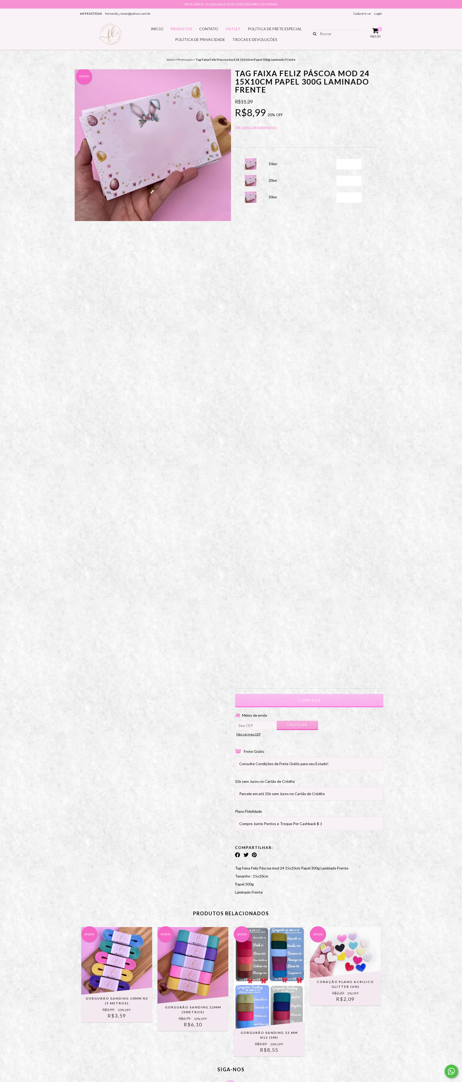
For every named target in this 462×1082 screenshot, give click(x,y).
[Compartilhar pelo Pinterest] (254, 854)
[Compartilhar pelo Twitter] (246, 854)
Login (378, 14)
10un (272, 163)
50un (272, 197)
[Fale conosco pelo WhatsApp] (451, 1071)
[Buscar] (313, 33)
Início (157, 28)
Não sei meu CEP (248, 734)
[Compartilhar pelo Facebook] (237, 854)
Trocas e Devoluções (254, 39)
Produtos (181, 28)
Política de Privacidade (200, 39)
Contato (208, 28)
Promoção (185, 60)
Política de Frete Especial (275, 28)
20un (272, 180)
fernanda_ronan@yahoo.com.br (128, 14)
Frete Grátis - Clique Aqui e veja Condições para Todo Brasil (231, 4)
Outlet (233, 28)
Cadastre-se (362, 14)
